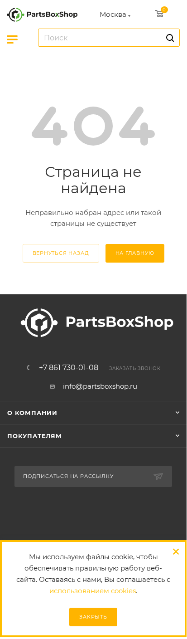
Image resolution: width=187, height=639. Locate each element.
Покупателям (34, 435)
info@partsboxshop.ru (100, 386)
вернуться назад (61, 253)
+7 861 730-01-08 (68, 367)
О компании (32, 412)
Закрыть (93, 617)
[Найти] (169, 38)
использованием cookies (92, 590)
